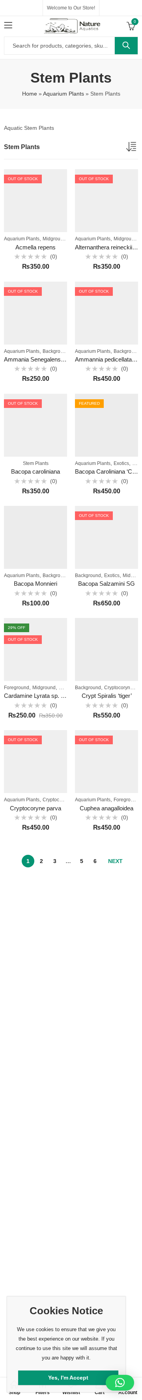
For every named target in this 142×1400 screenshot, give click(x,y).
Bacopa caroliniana (35, 471)
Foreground (16, 687)
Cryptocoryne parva (35, 808)
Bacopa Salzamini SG (106, 583)
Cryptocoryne (118, 687)
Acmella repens (35, 247)
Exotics (121, 463)
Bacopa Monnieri (35, 583)
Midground (54, 239)
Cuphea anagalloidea (106, 808)
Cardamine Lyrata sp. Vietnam (43, 695)
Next (115, 861)
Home (29, 93)
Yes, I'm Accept (68, 1377)
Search (126, 45)
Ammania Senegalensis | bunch (45, 359)
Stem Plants (36, 463)
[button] (120, 1383)
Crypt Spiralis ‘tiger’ (107, 695)
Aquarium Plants (63, 93)
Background (56, 351)
